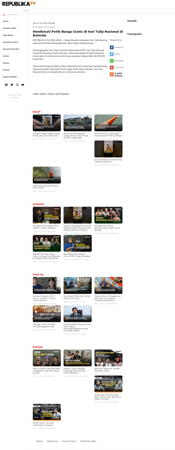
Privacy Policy (69, 441)
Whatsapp (118, 61)
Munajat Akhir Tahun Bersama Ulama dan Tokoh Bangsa (107, 228)
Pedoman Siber (88, 441)
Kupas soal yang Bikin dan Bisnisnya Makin (107, 397)
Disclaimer (52, 441)
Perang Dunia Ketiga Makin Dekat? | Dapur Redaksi (46, 227)
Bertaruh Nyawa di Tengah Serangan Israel (107, 369)
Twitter (117, 54)
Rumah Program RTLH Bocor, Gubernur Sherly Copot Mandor (44, 298)
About (39, 441)
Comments (119, 67)
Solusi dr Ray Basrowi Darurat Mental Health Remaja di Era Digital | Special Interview (77, 228)
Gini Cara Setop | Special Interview (108, 161)
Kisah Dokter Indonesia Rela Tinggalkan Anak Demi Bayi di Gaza (46, 370)
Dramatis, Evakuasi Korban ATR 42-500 (45, 187)
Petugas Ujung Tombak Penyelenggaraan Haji (44, 325)
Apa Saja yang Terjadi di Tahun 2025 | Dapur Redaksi (77, 255)
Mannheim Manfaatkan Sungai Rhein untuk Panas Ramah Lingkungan (76, 135)
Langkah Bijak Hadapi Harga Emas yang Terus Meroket (46, 134)
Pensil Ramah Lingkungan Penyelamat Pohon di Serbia (108, 134)
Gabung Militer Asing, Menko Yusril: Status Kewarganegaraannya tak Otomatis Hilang (77, 327)
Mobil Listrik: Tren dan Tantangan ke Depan (43, 424)
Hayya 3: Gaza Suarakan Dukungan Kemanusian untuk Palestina (75, 370)
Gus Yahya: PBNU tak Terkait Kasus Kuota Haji (77, 297)
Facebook (118, 47)
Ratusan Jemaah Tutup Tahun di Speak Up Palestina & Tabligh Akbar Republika (46, 256)
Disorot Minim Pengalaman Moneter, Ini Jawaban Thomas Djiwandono (107, 298)
